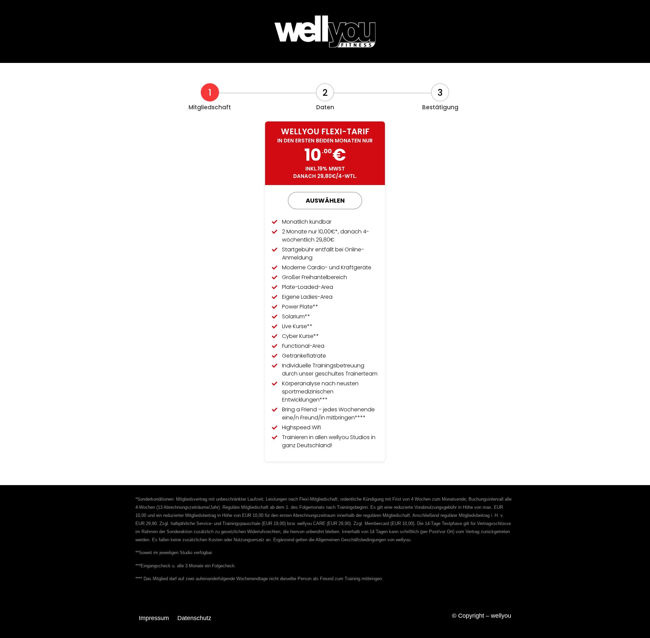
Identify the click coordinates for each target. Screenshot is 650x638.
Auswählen (325, 200)
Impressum (154, 618)
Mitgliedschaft (210, 107)
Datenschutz (194, 618)
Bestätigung (440, 107)
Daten (325, 107)
